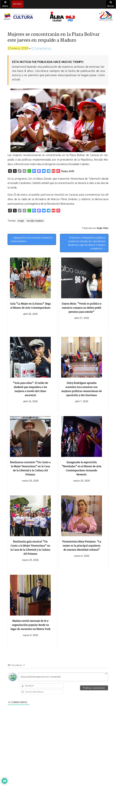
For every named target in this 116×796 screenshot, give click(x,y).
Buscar (110, 6)
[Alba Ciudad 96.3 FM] (58, 17)
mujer (21, 220)
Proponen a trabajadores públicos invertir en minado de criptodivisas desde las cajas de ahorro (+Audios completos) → (87, 243)
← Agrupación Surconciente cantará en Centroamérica (31, 239)
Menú (5, 6)
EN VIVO (17, 4)
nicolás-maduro (35, 220)
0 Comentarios (41, 48)
